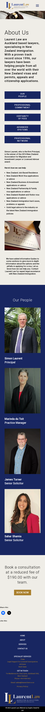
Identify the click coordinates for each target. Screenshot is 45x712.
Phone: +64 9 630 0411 (23, 678)
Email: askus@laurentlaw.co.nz (22, 682)
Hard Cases (22, 667)
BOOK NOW (22, 592)
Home (22, 636)
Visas (23, 659)
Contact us (22, 649)
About (22, 640)
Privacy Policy (22, 686)
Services (22, 644)
